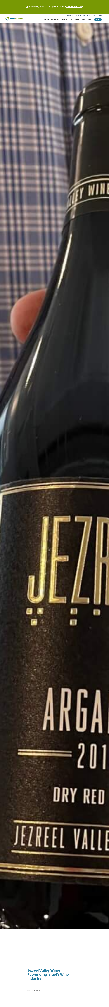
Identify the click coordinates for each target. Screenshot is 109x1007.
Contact (78, 16)
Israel (77, 19)
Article (38, 990)
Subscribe (70, 16)
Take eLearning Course (74, 7)
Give (98, 19)
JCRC (71, 19)
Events (90, 19)
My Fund (100, 16)
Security (64, 19)
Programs (55, 19)
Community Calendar (89, 16)
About (46, 19)
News (83, 19)
